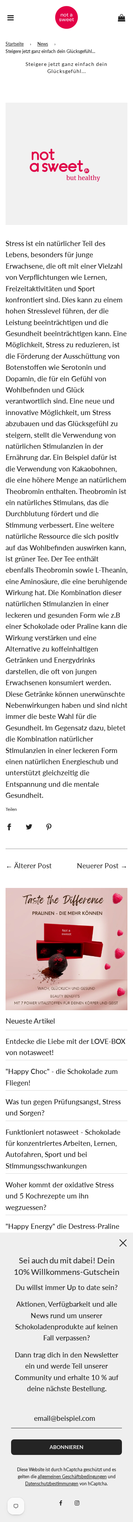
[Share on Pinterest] (49, 826)
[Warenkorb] (121, 17)
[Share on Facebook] (9, 826)
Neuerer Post (98, 865)
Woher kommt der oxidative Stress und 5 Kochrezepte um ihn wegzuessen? (60, 1195)
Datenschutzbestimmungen (51, 1483)
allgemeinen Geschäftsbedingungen (72, 1476)
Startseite (15, 44)
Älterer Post (33, 865)
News (42, 44)
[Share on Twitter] (29, 826)
